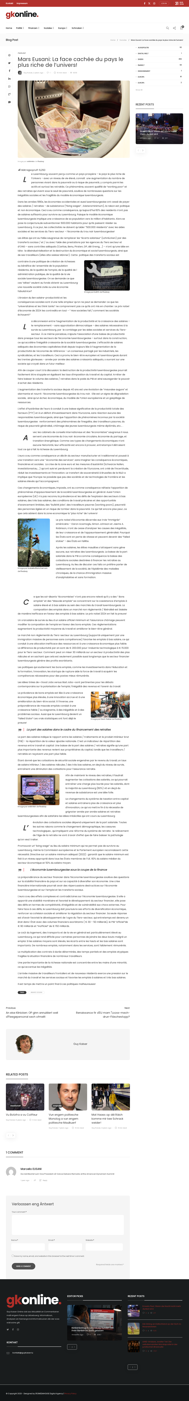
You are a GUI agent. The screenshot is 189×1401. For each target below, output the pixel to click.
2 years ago (38, 73)
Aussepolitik (160, 47)
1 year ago (25, 1180)
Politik (19, 28)
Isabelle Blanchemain (38, 568)
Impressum (22, 3)
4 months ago (77, 1334)
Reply (45, 1180)
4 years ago (106, 1128)
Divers (160, 59)
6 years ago (21, 1120)
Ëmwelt (99, 1106)
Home (9, 28)
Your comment (19, 1212)
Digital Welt (160, 53)
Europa (61, 28)
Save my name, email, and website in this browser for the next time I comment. (49, 1256)
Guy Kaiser (27, 73)
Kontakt (9, 3)
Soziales (48, 28)
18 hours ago (145, 138)
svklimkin (31, 161)
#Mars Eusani (36, 992)
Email (51, 1240)
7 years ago (63, 1128)
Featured (21, 53)
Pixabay (41, 161)
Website (90, 1240)
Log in (164, 3)
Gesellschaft (15, 1106)
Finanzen (33, 28)
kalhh (96, 292)
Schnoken (77, 28)
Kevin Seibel (106, 719)
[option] (25, 1102)
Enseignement (160, 71)
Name (14, 1240)
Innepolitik (57, 1106)
